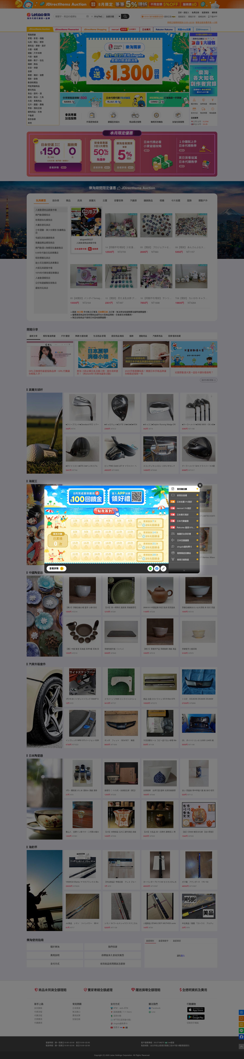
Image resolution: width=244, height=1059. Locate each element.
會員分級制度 (183, 559)
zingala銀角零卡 (184, 546)
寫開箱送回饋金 (184, 553)
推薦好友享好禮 (184, 533)
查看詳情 (53, 568)
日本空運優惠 (183, 540)
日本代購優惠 (180, 520)
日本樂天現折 (180, 514)
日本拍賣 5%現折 (181, 501)
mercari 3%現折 (181, 508)
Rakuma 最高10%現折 (184, 527)
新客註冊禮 (182, 495)
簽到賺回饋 (182, 489)
